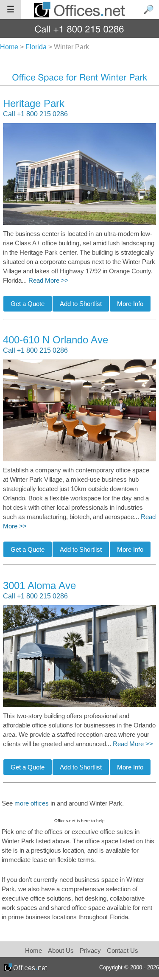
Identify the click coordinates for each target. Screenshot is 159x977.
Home (33, 950)
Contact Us (122, 950)
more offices (31, 803)
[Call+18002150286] (79, 29)
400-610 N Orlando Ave (55, 339)
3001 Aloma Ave (39, 585)
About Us (61, 950)
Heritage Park (33, 103)
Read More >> (48, 280)
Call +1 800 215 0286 (35, 114)
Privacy (91, 950)
